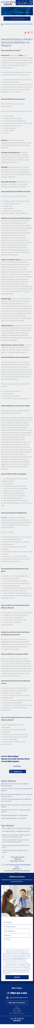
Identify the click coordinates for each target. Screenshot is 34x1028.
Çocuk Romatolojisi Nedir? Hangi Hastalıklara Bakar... (17, 870)
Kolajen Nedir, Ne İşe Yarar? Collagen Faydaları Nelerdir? (16, 811)
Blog (27, 12)
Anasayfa (22, 12)
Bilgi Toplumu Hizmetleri (17, 1003)
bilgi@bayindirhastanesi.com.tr (18, 997)
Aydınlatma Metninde (18, 958)
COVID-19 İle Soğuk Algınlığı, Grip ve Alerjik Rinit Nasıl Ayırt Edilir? (16, 800)
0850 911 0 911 (18, 992)
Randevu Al (18, 771)
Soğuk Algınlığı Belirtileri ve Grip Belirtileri (14, 818)
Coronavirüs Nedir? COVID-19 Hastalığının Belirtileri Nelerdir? (17, 789)
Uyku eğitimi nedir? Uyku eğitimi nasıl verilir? (16, 831)
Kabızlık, (4, 518)
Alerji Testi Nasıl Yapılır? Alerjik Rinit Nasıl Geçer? (14, 851)
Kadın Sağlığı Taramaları (17, 860)
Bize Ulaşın (17, 988)
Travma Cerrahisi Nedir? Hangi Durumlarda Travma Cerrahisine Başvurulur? (15, 841)
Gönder (17, 977)
